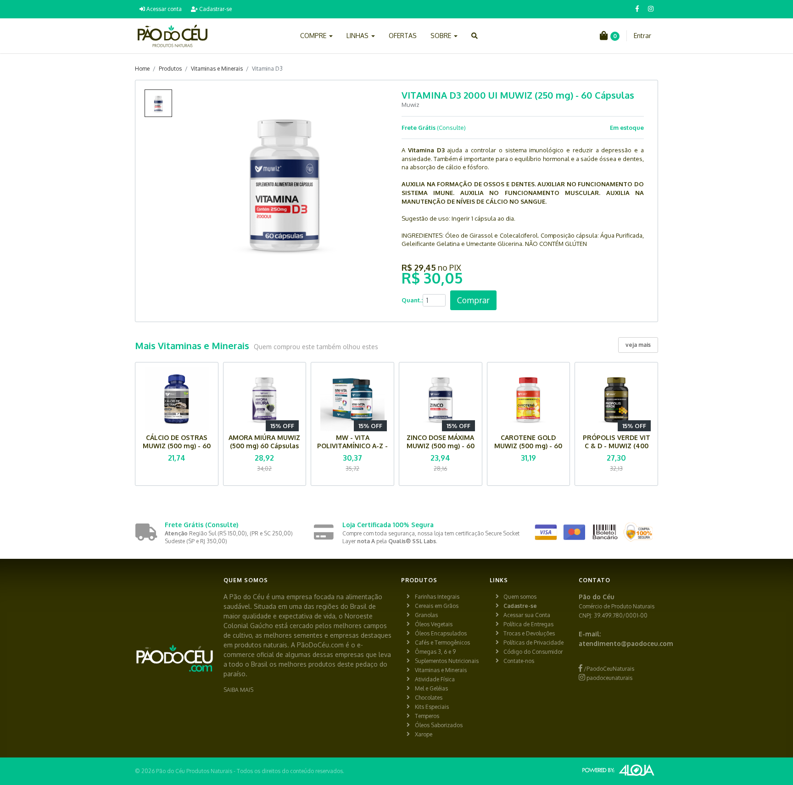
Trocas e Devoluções (529, 633)
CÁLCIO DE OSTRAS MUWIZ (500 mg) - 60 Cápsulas (177, 446)
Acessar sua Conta (526, 615)
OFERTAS (403, 35)
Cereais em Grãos (436, 605)
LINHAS (358, 35)
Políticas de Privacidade (533, 642)
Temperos (427, 716)
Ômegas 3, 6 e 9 (435, 651)
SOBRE (441, 35)
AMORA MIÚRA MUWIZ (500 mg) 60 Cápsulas (264, 442)
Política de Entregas (528, 624)
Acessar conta (163, 9)
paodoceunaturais (608, 677)
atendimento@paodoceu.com (626, 643)
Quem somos (519, 596)
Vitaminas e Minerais (217, 68)
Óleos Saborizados (439, 725)
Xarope (423, 734)
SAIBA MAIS (238, 689)
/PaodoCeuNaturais (608, 668)
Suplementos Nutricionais (447, 660)
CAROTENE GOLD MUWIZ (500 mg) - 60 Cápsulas (528, 446)
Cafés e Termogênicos (442, 642)
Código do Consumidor (533, 651)
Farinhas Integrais (437, 596)
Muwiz (410, 104)
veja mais (638, 344)
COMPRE (314, 35)
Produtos (170, 68)
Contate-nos (518, 660)
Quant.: (412, 300)
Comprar (473, 300)
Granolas (426, 615)
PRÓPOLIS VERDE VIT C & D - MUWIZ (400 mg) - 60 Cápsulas (616, 446)
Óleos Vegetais (433, 624)
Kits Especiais (432, 706)
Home (142, 68)
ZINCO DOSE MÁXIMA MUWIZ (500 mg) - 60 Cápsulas (441, 446)
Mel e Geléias (431, 688)
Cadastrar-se (215, 9)
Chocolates (428, 697)
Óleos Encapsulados (441, 633)
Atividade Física (435, 679)
